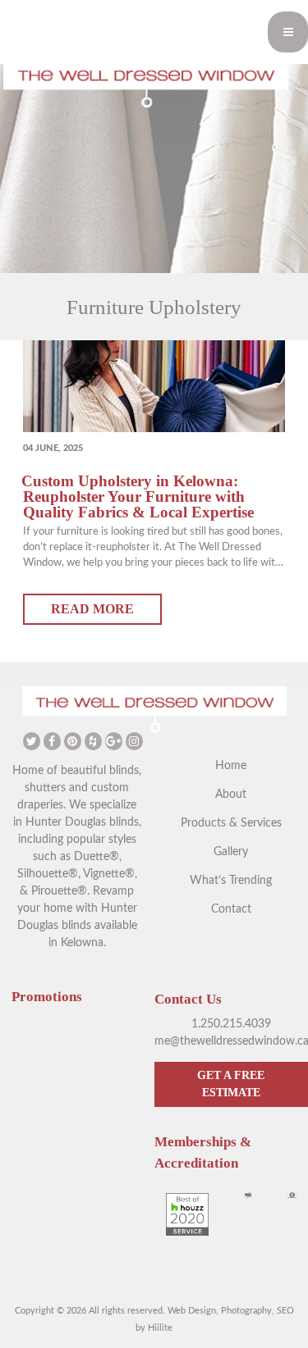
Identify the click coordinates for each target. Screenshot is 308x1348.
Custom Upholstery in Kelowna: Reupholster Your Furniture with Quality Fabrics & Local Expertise (137, 496)
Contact (231, 909)
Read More (92, 609)
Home (230, 766)
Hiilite (160, 1327)
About (230, 794)
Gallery (231, 852)
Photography (246, 1310)
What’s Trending (231, 880)
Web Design (192, 1310)
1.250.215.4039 (231, 1024)
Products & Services (231, 823)
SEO (285, 1310)
